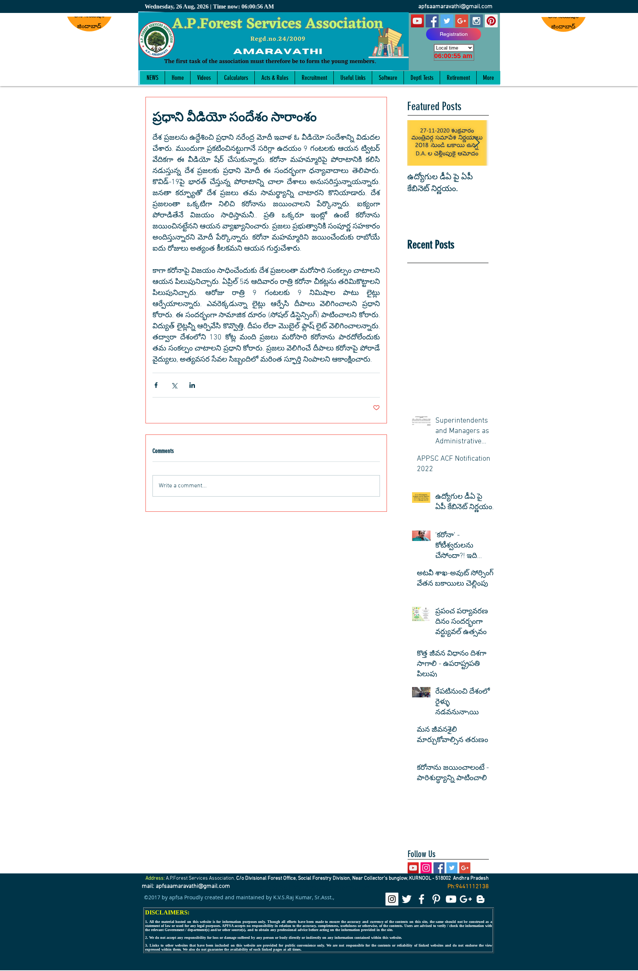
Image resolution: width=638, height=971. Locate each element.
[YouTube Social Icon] (417, 20)
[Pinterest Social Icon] (491, 20)
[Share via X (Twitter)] (174, 385)
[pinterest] (436, 899)
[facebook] (421, 899)
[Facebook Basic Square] (439, 867)
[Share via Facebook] (156, 385)
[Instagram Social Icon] (476, 20)
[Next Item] (476, 143)
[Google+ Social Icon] (461, 20)
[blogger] (480, 899)
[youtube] (451, 899)
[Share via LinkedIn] (192, 385)
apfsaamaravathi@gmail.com (455, 6)
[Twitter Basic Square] (451, 867)
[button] (274, 77)
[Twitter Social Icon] (446, 20)
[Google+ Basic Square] (464, 867)
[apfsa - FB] (432, 20)
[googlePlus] (465, 899)
